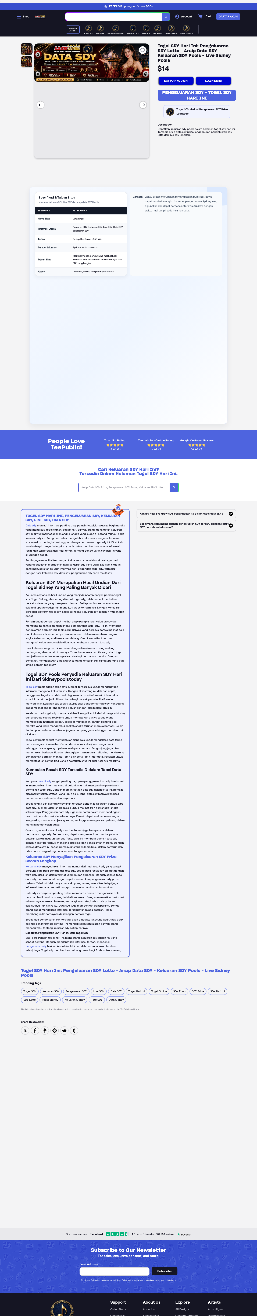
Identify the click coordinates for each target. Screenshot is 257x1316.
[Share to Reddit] (64, 1030)
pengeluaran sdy (36, 946)
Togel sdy (32, 686)
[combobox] (113, 17)
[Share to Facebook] (35, 1030)
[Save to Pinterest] (54, 1030)
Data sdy (31, 525)
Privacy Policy (121, 1280)
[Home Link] (40, 16)
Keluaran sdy (34, 866)
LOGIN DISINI (213, 80)
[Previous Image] (40, 105)
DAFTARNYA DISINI (176, 80)
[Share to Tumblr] (74, 1030)
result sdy (45, 781)
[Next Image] (143, 105)
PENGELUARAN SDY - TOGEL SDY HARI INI (197, 95)
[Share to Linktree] (45, 1030)
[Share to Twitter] (25, 1030)
